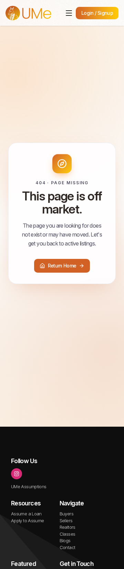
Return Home (62, 266)
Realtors (67, 527)
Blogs (65, 540)
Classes (67, 534)
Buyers (66, 513)
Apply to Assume (27, 520)
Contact (67, 547)
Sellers (66, 520)
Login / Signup (97, 13)
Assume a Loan (26, 513)
